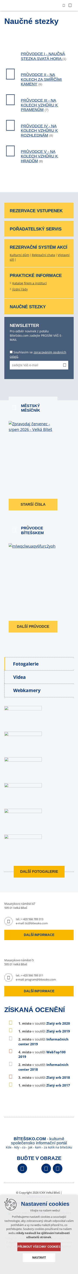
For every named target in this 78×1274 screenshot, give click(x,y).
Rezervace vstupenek (36, 210)
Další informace (39, 935)
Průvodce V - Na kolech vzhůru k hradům (39, 156)
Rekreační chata (43, 255)
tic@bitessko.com (36, 923)
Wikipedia (57, 1168)
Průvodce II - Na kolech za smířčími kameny (41, 79)
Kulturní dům (19, 255)
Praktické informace (36, 275)
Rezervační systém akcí (38, 247)
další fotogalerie (39, 872)
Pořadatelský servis (36, 229)
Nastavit (39, 1257)
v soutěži (44, 1023)
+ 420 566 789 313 (32, 919)
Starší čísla (33, 504)
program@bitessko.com (40, 979)
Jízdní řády (20, 289)
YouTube (46, 1168)
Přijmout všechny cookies (39, 1246)
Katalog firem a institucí (29, 283)
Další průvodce (33, 627)
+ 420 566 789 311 (32, 975)
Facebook (22, 1168)
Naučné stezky (28, 306)
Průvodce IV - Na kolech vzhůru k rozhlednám (39, 131)
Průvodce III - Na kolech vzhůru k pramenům (39, 105)
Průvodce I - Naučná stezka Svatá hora (43, 56)
